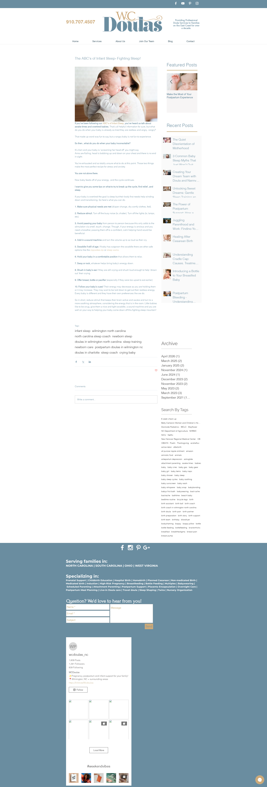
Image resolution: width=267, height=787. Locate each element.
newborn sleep (122, 336)
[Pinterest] (190, 3)
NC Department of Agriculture (174, 431)
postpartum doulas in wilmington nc (119, 347)
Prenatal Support (76, 580)
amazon (189, 451)
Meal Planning (89, 590)
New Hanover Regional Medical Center (178, 439)
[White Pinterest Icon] (138, 547)
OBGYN (164, 443)
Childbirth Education (100, 580)
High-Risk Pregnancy (112, 583)
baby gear (193, 467)
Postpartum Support (134, 586)
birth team (165, 519)
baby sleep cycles (169, 479)
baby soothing (185, 479)
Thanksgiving (183, 443)
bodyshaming (167, 523)
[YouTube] (183, 3)
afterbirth (177, 447)
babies (198, 463)
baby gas (183, 467)
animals (178, 455)
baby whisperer (168, 487)
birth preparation (168, 515)
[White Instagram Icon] (130, 547)
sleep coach (109, 352)
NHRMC (192, 431)
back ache (195, 491)
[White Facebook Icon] (122, 547)
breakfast (165, 532)
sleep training (132, 342)
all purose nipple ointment (172, 451)
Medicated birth (75, 583)
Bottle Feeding (154, 583)
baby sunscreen (168, 483)
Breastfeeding (135, 583)
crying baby (127, 352)
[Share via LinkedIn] (89, 362)
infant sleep (82, 331)
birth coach (190, 503)
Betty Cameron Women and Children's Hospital (181, 423)
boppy (178, 523)
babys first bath (168, 491)
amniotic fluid (167, 455)
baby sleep (180, 475)
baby (163, 467)
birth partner (188, 511)
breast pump (167, 536)
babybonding (194, 487)
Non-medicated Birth (183, 580)
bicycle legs (182, 499)
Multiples (170, 583)
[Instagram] (197, 3)
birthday (175, 519)
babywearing (183, 491)
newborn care (84, 347)
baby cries (172, 467)
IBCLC (183, 427)
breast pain (192, 532)
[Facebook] (176, 3)
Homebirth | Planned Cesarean (151, 580)
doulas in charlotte (87, 352)
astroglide (188, 459)
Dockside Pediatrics (170, 427)
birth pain (177, 511)
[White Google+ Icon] (146, 547)
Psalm (172, 443)
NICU (163, 435)
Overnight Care (187, 586)
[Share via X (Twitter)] (83, 362)
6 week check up (168, 419)
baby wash (182, 483)
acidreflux (195, 443)
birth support (194, 515)
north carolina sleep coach (93, 336)
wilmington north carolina (109, 331)
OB (198, 439)
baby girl (165, 471)
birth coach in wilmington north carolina (178, 507)
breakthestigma (178, 532)
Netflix (170, 435)
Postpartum (73, 590)
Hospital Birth (122, 580)
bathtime (176, 495)
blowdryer (185, 519)
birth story (182, 515)
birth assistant (167, 503)
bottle (198, 523)
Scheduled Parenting (79, 586)
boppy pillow (188, 523)
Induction (92, 583)
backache (165, 495)
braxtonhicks (194, 528)
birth (191, 499)
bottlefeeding (181, 528)
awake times (187, 463)
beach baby (186, 495)
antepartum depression (171, 459)
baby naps (187, 471)
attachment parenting (171, 463)
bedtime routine (168, 499)
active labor (166, 447)
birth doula (166, 511)
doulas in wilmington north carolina (98, 342)
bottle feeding (167, 528)
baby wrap (181, 487)
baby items (176, 471)
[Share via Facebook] (76, 362)
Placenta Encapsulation (162, 586)
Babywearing (185, 583)
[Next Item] (193, 82)
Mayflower (192, 427)
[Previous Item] (171, 82)
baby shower (167, 475)
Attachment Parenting (106, 586)
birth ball (179, 503)
